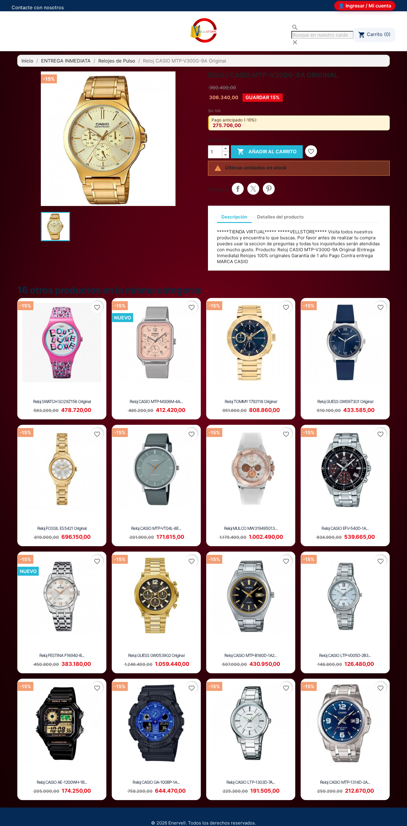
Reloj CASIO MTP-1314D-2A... (345, 782)
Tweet (253, 189)
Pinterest (269, 189)
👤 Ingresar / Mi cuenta (364, 6)
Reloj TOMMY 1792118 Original (250, 401)
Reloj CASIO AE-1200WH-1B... (62, 782)
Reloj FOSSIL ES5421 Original (61, 528)
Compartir (238, 189)
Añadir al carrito (266, 151)
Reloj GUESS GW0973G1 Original (345, 401)
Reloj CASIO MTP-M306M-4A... (156, 401)
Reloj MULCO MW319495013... (250, 528)
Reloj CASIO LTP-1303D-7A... (250, 782)
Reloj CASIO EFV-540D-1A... (345, 528)
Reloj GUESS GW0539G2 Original (156, 655)
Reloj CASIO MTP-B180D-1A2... (250, 655)
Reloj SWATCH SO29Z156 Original (62, 401)
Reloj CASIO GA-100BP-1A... (156, 782)
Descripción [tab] (234, 217)
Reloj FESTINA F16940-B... (61, 655)
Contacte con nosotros (38, 7)
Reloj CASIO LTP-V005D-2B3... (345, 655)
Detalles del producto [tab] (280, 217)
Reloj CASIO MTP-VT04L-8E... (156, 528)
